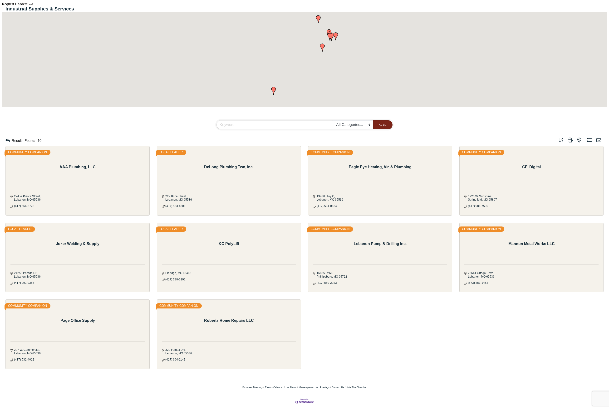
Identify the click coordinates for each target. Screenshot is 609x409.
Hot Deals (291, 387)
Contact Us (338, 387)
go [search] (384, 124)
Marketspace (306, 387)
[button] (322, 47)
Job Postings (322, 387)
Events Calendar (274, 387)
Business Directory (252, 387)
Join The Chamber (356, 387)
